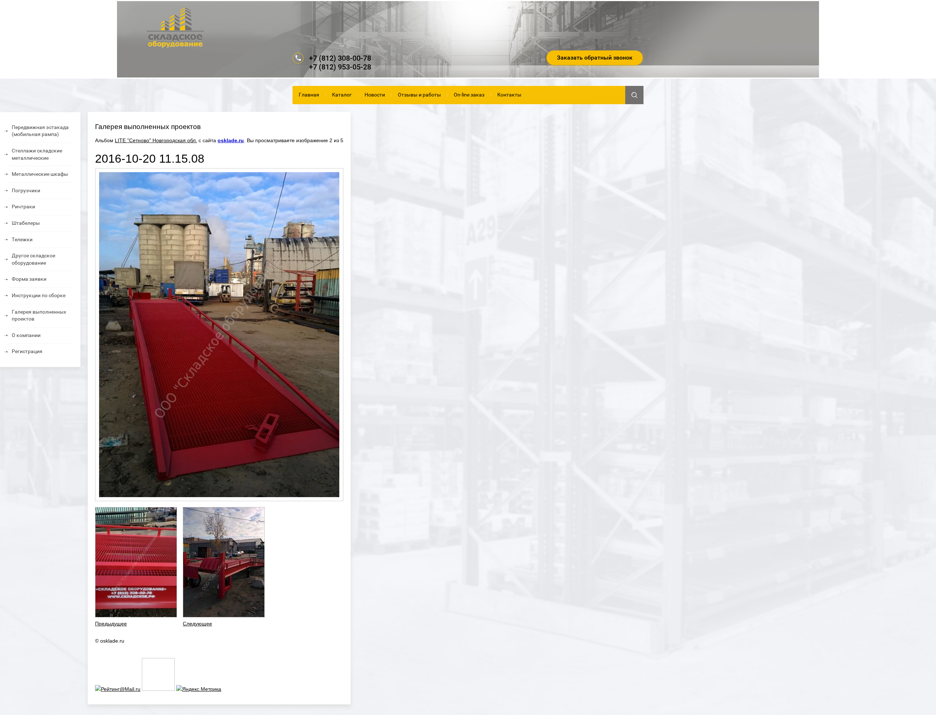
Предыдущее (111, 624)
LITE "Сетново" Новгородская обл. (156, 140)
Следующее (197, 624)
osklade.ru (231, 140)
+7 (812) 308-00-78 (340, 58)
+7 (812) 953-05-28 (340, 67)
